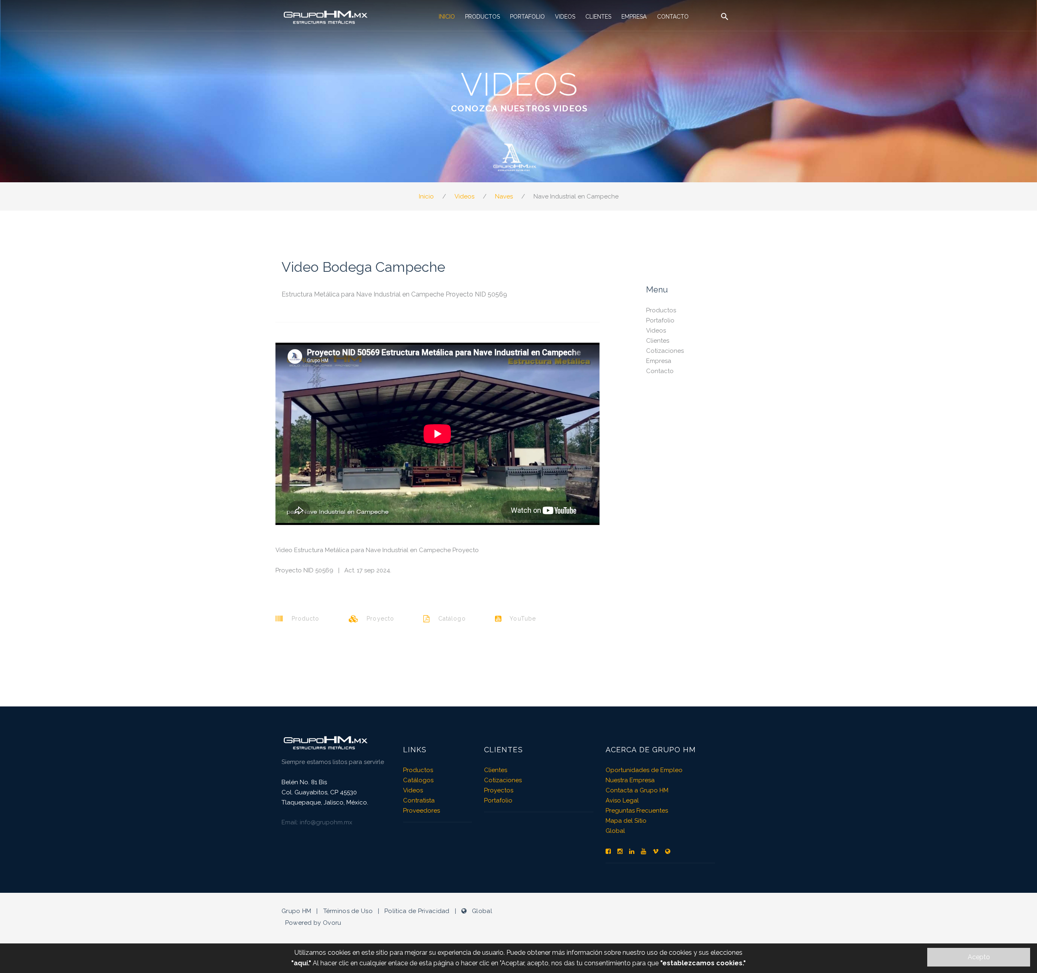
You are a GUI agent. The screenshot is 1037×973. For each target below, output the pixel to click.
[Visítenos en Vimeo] (656, 851)
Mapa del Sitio (626, 820)
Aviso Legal (622, 800)
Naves (504, 196)
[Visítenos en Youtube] (643, 851)
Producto (301, 618)
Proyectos (498, 790)
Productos (482, 16)
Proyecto (376, 618)
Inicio (447, 16)
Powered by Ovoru (313, 922)
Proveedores (421, 810)
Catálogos (418, 780)
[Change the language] (667, 851)
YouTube (518, 618)
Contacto (673, 16)
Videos (565, 16)
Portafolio (527, 16)
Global (615, 830)
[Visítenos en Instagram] (620, 851)
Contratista (419, 800)
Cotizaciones (665, 350)
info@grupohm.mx (326, 822)
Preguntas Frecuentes (637, 810)
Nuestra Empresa (630, 780)
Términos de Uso (348, 911)
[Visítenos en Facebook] (608, 851)
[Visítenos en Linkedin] (631, 851)
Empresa (634, 16)
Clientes (598, 16)
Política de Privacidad (417, 911)
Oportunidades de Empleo (644, 770)
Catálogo (447, 618)
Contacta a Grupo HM (637, 790)
